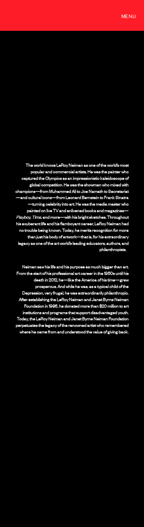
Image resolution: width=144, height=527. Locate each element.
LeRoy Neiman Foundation (46, 15)
